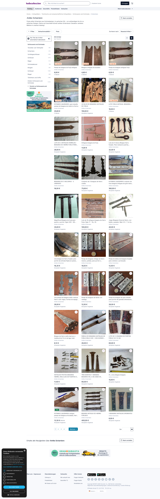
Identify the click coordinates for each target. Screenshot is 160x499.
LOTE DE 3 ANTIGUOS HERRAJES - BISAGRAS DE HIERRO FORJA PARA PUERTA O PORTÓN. (65, 144)
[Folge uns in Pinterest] (102, 479)
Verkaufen (64, 9)
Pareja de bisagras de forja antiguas (65, 67)
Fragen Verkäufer (78, 477)
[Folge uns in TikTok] (109, 479)
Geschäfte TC (64, 480)
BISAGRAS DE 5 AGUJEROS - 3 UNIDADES (64, 182)
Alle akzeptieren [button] (14, 487)
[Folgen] (76, 43)
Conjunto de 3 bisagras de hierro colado (92, 182)
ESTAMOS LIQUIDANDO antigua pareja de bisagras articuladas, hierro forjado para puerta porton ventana (66, 414)
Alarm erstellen (127, 18)
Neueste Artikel (126, 31)
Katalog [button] (30, 9)
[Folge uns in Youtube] (106, 479)
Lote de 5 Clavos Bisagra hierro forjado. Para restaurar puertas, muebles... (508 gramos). (119, 144)
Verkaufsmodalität (44, 31)
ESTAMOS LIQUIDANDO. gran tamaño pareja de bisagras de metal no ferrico (66, 105)
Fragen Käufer (78, 480)
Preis (57, 31)
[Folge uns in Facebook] (95, 479)
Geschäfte (46, 9)
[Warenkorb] (132, 3)
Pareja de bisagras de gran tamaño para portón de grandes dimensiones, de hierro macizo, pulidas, (120, 298)
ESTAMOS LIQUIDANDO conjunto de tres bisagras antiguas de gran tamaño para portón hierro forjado (121, 182)
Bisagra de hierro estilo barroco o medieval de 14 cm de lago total (64, 337)
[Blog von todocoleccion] (113, 479)
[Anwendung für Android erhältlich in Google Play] (101, 474)
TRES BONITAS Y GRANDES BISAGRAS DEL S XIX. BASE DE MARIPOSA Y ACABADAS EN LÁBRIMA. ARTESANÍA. (91, 376)
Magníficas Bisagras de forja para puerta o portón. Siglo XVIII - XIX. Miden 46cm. (64, 221)
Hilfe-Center (78, 474)
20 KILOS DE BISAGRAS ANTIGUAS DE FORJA (93, 105)
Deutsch (92, 491)
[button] (14, 467)
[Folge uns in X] (99, 479)
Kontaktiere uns (78, 483)
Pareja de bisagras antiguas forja (119, 67)
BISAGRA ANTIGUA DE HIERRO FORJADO (91, 414)
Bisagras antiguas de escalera (91, 67)
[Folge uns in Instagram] (88, 479)
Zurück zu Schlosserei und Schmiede (38, 87)
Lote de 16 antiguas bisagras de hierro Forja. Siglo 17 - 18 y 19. (94, 221)
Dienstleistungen (50, 474)
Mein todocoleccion (124, 9)
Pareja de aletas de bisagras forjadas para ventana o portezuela (120, 260)
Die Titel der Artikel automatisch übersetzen (37, 38)
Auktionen (38, 9)
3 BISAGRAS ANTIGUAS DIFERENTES (120, 413)
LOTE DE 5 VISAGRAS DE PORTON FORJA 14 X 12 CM (120, 337)
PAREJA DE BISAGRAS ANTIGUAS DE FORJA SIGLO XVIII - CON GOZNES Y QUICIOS (93, 337)
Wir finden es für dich (50, 483)
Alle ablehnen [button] (14, 491)
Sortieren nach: (114, 31)
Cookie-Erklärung (125, 485)
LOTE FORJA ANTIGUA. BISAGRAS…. (120, 104)
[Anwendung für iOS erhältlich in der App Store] (91, 474)
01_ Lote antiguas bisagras (117, 375)
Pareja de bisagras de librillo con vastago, (92, 298)
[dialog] (14, 472)
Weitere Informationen (18, 464)
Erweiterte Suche (96, 3)
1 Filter (32, 31)
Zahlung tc (48, 477)
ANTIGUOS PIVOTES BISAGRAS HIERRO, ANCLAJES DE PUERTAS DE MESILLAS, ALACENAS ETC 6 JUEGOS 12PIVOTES (66, 376)
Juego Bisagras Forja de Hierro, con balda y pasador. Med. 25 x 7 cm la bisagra (120, 221)
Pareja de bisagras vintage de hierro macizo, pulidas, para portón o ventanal (93, 260)
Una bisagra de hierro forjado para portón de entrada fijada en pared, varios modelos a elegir (65, 260)
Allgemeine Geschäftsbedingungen (96, 485)
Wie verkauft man (65, 477)
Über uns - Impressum (34, 474)
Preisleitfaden (55, 9)
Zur (121, 429)
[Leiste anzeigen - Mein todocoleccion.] (132, 8)
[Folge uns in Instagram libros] (92, 479)
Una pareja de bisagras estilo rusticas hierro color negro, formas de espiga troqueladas (66, 298)
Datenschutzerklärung (114, 485)
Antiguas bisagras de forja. (90, 143)
